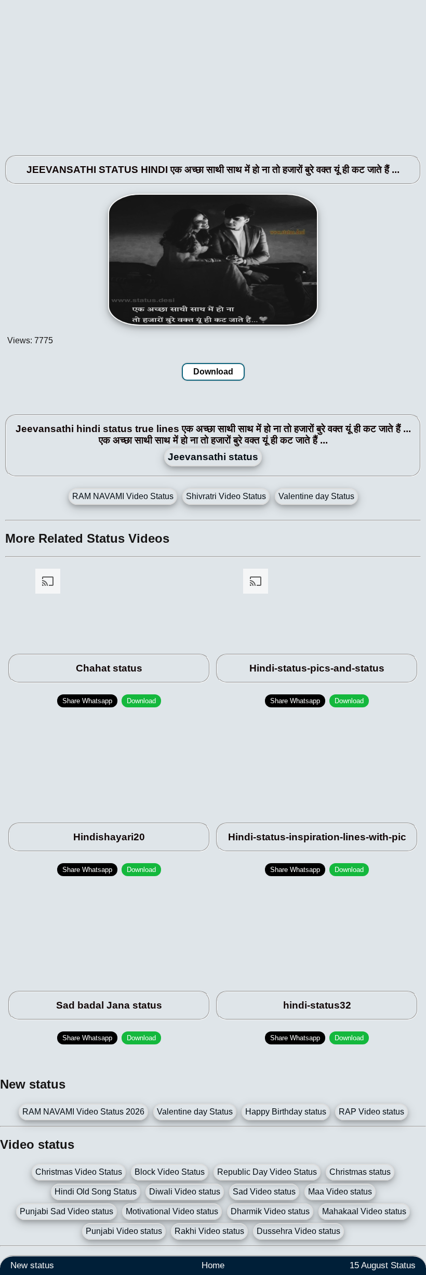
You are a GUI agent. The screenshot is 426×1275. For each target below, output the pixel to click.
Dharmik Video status (270, 1211)
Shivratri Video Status (226, 496)
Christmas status (360, 1171)
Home (213, 1265)
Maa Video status (340, 1191)
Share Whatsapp (87, 701)
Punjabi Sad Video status (66, 1211)
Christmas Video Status (78, 1171)
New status (32, 1265)
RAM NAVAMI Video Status (123, 496)
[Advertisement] (213, 72)
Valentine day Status (316, 496)
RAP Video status (371, 1111)
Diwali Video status (184, 1191)
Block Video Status (170, 1171)
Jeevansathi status (213, 456)
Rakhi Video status (209, 1231)
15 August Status (383, 1265)
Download (213, 371)
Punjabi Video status (124, 1231)
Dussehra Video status (298, 1231)
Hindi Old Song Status (96, 1191)
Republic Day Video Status (267, 1171)
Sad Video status (264, 1191)
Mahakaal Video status (364, 1211)
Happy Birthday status (285, 1111)
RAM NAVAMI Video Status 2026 (83, 1111)
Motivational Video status (172, 1211)
